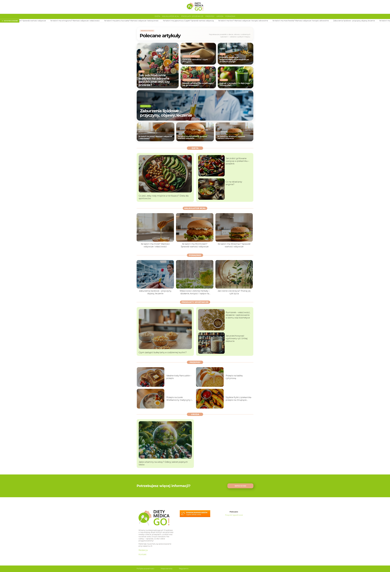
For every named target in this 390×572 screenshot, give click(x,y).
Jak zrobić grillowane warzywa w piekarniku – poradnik (237, 161)
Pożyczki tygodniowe (234, 515)
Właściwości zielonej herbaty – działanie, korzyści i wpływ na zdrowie (195, 292)
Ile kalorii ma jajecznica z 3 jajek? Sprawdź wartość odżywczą (119, 21)
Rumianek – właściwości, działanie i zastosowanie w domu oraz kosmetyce (238, 315)
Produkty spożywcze (192, 16)
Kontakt (142, 554)
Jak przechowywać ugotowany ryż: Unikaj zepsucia (237, 338)
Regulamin (183, 569)
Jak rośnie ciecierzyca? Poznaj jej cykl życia (234, 292)
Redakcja (143, 550)
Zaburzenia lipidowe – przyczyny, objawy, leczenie (285, 21)
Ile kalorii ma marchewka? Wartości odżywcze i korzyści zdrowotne (231, 21)
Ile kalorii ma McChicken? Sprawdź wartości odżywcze (192, 137)
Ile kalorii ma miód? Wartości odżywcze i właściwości (332, 21)
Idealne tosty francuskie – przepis (178, 376)
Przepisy (209, 16)
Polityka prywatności (145, 569)
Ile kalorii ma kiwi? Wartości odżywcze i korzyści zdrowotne (174, 21)
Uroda (220, 16)
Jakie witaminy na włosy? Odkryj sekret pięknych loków (163, 463)
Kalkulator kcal (170, 16)
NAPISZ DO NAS (240, 486)
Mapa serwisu (166, 569)
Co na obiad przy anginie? (234, 183)
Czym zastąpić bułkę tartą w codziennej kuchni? (163, 352)
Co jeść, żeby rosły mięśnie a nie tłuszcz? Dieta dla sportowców (163, 197)
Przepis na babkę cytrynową (234, 376)
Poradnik (230, 16)
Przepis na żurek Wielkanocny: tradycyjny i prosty (179, 398)
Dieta (157, 16)
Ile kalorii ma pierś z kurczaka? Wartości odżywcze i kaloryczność (62, 21)
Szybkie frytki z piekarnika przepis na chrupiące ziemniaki (238, 398)
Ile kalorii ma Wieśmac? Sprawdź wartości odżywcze (231, 137)
